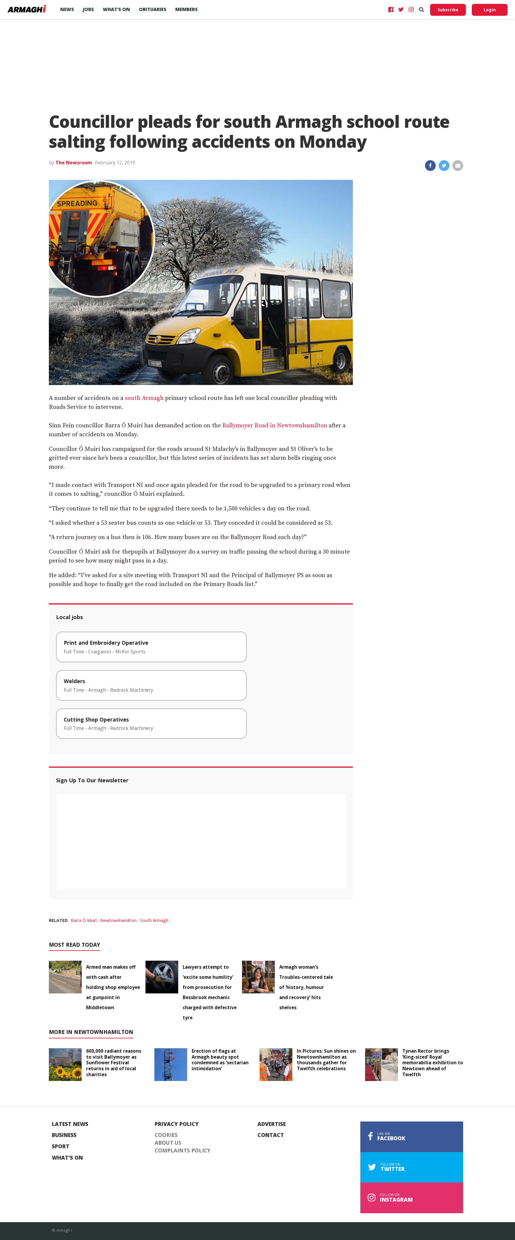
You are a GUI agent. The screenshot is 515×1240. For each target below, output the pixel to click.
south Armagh (144, 398)
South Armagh (154, 920)
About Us (168, 1143)
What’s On (116, 9)
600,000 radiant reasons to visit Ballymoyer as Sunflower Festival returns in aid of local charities (113, 1062)
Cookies (166, 1135)
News (67, 9)
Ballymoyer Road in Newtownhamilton (274, 425)
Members (186, 9)
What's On (67, 1157)
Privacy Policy (177, 1124)
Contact (271, 1135)
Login (490, 10)
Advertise (272, 1124)
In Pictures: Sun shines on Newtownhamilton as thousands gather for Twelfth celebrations (326, 1059)
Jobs (88, 9)
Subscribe (448, 10)
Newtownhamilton (118, 920)
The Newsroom (73, 162)
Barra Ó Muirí (84, 920)
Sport (60, 1146)
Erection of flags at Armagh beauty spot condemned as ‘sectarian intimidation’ (220, 1059)
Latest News (70, 1124)
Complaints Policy (182, 1150)
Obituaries (152, 9)
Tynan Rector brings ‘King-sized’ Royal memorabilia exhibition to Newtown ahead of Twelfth (432, 1062)
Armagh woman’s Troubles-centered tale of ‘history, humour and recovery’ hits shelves (306, 987)
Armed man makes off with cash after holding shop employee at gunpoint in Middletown (113, 987)
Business (64, 1135)
